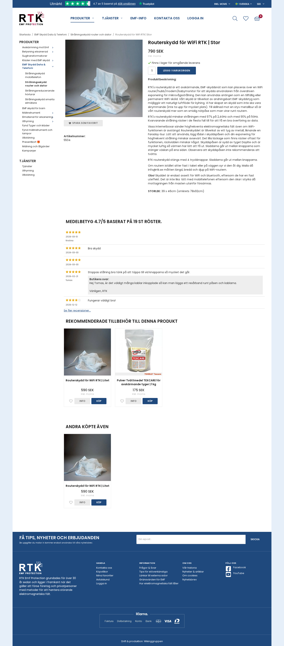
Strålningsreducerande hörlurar (39, 92)
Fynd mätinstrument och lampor (37, 131)
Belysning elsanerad (35, 51)
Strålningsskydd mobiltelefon (35, 75)
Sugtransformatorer (34, 55)
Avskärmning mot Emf (35, 47)
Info (82, 401)
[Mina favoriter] (245, 18)
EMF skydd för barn (33, 108)
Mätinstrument (31, 112)
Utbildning (28, 137)
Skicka (255, 539)
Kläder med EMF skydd (36, 60)
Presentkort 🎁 (31, 142)
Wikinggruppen (153, 641)
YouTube (238, 573)
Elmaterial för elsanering (37, 117)
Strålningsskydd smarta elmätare (39, 101)
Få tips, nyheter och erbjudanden (59, 538)
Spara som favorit (84, 123)
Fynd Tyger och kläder (36, 125)
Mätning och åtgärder (36, 146)
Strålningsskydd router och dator (36, 83)
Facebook (239, 567)
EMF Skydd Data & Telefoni (34, 66)
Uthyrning (28, 121)
